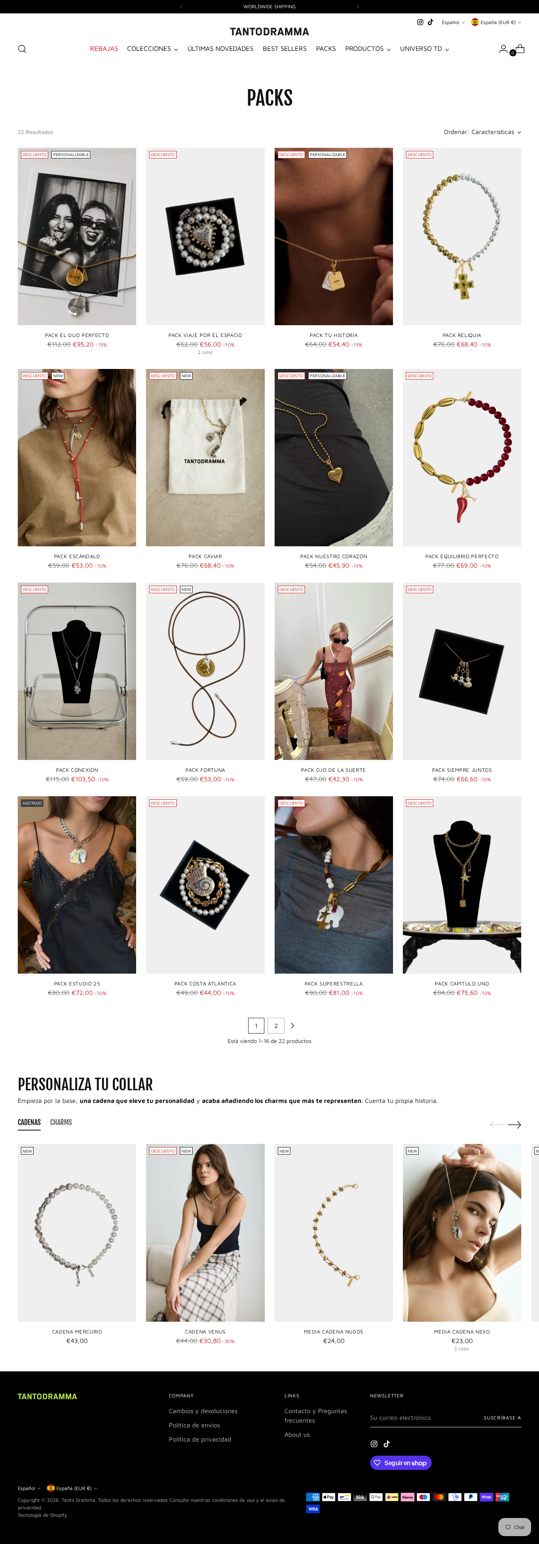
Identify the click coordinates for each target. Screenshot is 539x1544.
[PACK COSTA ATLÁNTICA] (205, 885)
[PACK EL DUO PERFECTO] (77, 236)
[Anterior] (181, 6)
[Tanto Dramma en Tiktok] (430, 22)
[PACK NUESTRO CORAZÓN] (334, 457)
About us (297, 1434)
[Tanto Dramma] (269, 31)
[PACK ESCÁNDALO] (77, 457)
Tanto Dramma (78, 1500)
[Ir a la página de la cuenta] (500, 49)
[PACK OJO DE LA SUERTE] (334, 671)
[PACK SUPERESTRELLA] (334, 885)
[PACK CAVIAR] (205, 457)
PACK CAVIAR (205, 556)
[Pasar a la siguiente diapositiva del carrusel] (514, 1124)
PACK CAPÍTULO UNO (462, 983)
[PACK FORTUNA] (205, 671)
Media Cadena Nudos (333, 1331)
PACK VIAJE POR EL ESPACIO (205, 335)
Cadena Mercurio (77, 1331)
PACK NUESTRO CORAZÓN (333, 556)
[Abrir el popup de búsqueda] (22, 49)
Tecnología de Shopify (42, 1515)
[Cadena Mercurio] (77, 1232)
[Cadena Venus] (205, 1232)
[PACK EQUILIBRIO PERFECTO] (462, 457)
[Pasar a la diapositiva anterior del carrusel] (496, 1125)
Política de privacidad (200, 1439)
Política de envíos (194, 1425)
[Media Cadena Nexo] (462, 1232)
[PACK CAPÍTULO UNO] (462, 885)
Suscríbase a (502, 1418)
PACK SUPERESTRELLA (334, 983)
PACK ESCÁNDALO (77, 556)
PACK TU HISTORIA (334, 335)
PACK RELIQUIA (462, 335)
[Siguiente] (358, 6)
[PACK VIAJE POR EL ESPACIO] (205, 236)
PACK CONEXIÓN (77, 770)
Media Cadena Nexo (462, 1331)
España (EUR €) (498, 22)
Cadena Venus (205, 1331)
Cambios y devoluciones (203, 1410)
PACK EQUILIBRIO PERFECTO (462, 556)
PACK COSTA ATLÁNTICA (205, 983)
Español (450, 22)
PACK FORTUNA (205, 770)
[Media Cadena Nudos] (334, 1232)
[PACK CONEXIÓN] (77, 671)
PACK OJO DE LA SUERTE (333, 770)
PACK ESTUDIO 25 (77, 983)
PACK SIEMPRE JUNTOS (462, 770)
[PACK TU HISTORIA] (334, 236)
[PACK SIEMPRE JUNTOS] (462, 671)
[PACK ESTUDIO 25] (77, 885)
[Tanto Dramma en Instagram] (420, 22)
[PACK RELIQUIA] (462, 236)
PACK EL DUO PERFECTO (77, 335)
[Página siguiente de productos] (292, 1026)
